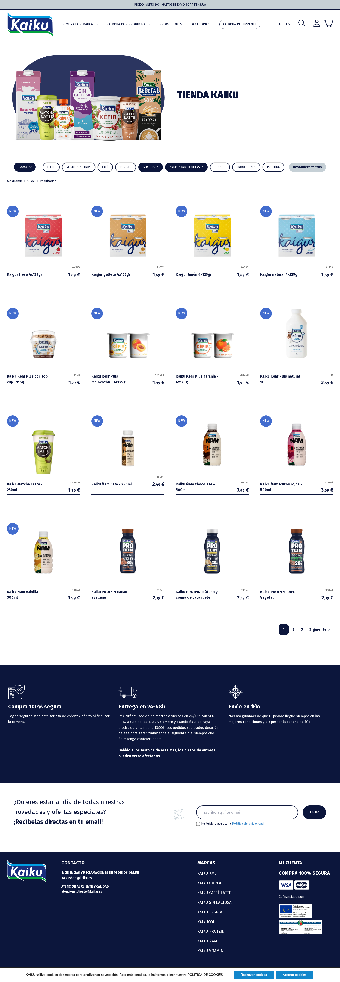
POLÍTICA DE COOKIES (205, 975)
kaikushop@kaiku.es (76, 878)
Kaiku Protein (211, 931)
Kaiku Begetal (210, 912)
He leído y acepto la (232, 823)
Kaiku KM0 (207, 873)
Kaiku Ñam (207, 941)
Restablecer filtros (307, 167)
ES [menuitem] (288, 24)
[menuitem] (279, 24)
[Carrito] (328, 23)
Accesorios (200, 24)
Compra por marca (77, 24)
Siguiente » (319, 629)
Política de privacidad (248, 824)
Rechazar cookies (254, 975)
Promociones (170, 24)
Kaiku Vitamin (210, 950)
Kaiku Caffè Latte (214, 892)
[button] (150, 167)
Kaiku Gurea (209, 883)
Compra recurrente (240, 24)
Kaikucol (206, 921)
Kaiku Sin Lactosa (214, 902)
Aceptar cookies (294, 975)
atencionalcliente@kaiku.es (81, 892)
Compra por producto (126, 24)
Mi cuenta (290, 863)
